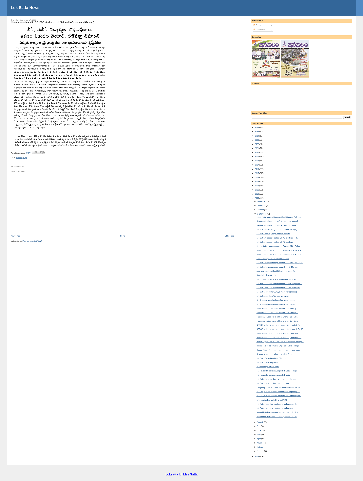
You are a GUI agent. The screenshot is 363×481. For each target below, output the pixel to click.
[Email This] (33, 152)
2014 (257, 177)
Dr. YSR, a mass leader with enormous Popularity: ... (278, 392)
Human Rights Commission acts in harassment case (278, 350)
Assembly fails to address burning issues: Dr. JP (277, 417)
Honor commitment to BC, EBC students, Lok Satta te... (280, 250)
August (260, 422)
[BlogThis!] (35, 152)
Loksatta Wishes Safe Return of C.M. (272, 400)
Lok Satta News (25, 7)
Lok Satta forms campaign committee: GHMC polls (277, 267)
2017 (257, 165)
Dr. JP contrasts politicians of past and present (276, 304)
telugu (25, 158)
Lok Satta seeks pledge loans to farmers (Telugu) (277, 229)
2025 (257, 132)
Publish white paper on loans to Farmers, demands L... (279, 333)
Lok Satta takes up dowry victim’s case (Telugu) (276, 379)
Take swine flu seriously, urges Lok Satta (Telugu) (277, 371)
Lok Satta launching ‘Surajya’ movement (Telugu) (277, 292)
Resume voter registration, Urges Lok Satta (274, 354)
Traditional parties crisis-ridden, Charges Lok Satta (277, 321)
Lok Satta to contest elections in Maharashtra (275, 408)
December (261, 201)
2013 (257, 181)
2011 (257, 190)
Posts (258, 25)
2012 (257, 186)
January (260, 451)
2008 (257, 457)
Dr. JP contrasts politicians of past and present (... (277, 300)
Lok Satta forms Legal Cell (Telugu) (271, 358)
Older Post (229, 236)
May (259, 434)
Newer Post (15, 236)
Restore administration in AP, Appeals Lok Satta (276, 225)
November (261, 205)
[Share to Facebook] (41, 152)
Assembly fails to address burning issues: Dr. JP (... (278, 412)
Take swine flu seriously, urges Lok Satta (273, 375)
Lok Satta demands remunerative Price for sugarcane (278, 288)
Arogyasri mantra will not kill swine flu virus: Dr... (276, 271)
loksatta (19, 158)
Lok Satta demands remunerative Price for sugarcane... (279, 284)
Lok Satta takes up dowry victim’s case (273, 383)
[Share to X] (38, 152)
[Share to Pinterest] (43, 152)
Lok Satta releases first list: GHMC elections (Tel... (277, 238)
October (260, 210)
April (259, 439)
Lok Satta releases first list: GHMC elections (275, 242)
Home (122, 236)
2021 (257, 148)
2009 (257, 198)
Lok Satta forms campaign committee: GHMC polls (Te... (280, 263)
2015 (257, 173)
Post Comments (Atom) (32, 241)
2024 (257, 136)
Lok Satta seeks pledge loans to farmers (273, 234)
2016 (257, 169)
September (262, 214)
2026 (257, 127)
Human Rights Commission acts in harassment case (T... (280, 342)
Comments (260, 30)
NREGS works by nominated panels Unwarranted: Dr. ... (279, 325)
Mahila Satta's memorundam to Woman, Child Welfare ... (280, 246)
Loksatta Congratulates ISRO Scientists (273, 259)
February (261, 447)
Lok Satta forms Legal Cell (267, 362)
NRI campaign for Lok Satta (268, 367)
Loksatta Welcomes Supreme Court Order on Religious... (280, 217)
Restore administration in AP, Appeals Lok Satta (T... (278, 221)
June (259, 430)
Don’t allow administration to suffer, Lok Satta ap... (277, 308)
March (260, 443)
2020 (257, 152)
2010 (257, 194)
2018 (257, 161)
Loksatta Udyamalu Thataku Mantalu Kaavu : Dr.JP (278, 279)
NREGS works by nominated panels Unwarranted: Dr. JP (280, 329)
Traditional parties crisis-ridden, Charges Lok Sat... (277, 317)
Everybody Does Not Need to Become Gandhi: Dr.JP (278, 387)
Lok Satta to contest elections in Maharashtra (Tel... (278, 404)
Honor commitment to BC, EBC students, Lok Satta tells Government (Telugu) (52, 22)
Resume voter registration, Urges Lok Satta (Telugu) (278, 346)
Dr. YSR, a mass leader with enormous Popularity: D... (279, 396)
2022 (257, 144)
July (259, 426)
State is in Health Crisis (266, 275)
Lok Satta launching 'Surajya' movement (273, 296)
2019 (257, 157)
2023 (257, 140)
